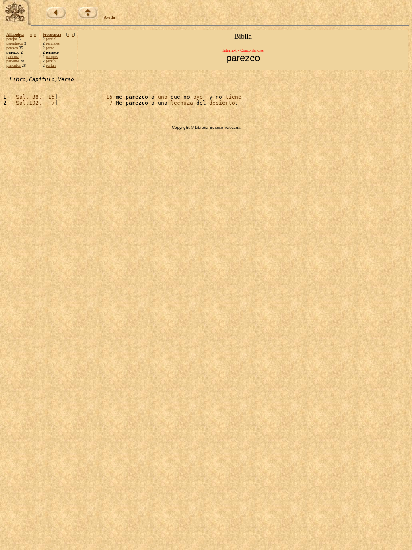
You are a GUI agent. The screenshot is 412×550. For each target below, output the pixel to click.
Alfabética (15, 34)
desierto (222, 103)
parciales (53, 43)
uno (162, 97)
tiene (233, 97)
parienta (12, 56)
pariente (12, 61)
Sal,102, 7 (32, 103)
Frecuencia (52, 34)
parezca (12, 47)
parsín (51, 61)
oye (198, 97)
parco (50, 47)
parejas (11, 39)
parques (52, 56)
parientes (13, 65)
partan (51, 65)
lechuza (182, 103)
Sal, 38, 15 (32, 97)
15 (109, 97)
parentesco (14, 43)
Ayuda (109, 17)
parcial (51, 39)
